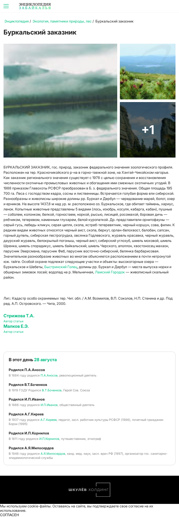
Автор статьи (13, 321)
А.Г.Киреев (48, 420)
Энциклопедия (16, 21)
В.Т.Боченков (52, 390)
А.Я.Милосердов (53, 453)
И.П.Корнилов (49, 439)
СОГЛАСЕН (9, 515)
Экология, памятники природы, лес (62, 21)
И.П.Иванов (49, 405)
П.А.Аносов (49, 375)
